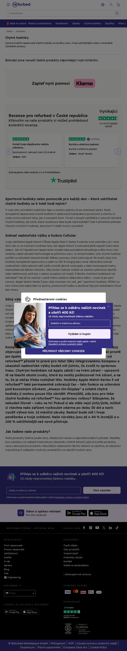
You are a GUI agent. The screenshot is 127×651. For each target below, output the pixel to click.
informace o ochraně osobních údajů (73, 323)
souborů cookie (71, 320)
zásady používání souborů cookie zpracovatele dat (67, 327)
